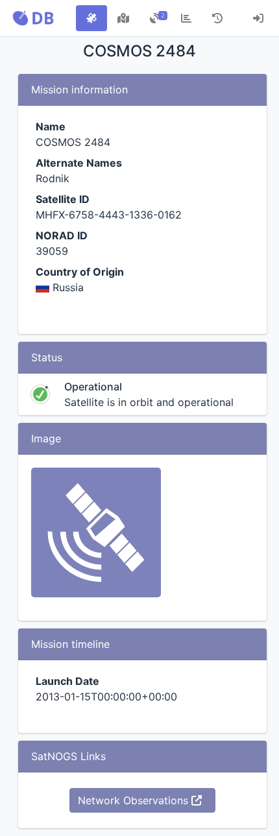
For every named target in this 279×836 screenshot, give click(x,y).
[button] (33, 18)
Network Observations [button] (134, 800)
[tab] (91, 18)
